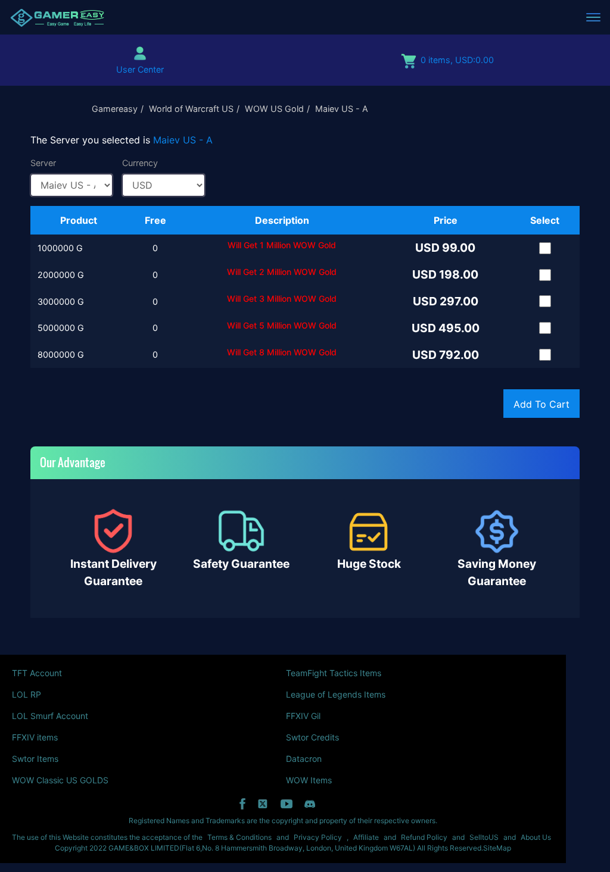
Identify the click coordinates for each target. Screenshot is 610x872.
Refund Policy (424, 837)
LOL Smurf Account (50, 716)
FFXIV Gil (303, 716)
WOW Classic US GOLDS (60, 780)
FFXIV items (35, 737)
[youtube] (286, 803)
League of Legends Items (335, 694)
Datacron (304, 759)
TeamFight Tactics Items (333, 673)
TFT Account (37, 673)
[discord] (309, 804)
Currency (140, 163)
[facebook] (242, 804)
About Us (536, 837)
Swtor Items (35, 759)
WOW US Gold (274, 109)
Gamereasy (115, 109)
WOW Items (309, 780)
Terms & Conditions (239, 837)
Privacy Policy (318, 837)
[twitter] (263, 803)
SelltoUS (484, 837)
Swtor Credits (312, 737)
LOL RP (26, 694)
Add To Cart (541, 404)
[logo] (57, 17)
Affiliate (366, 837)
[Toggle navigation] (593, 17)
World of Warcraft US (191, 109)
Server (43, 163)
